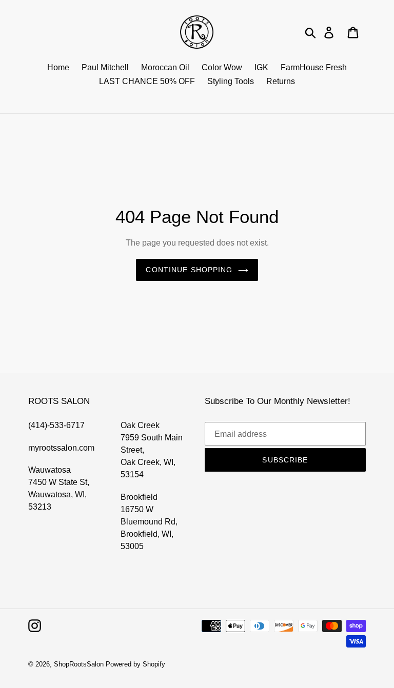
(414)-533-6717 (56, 425)
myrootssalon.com (61, 447)
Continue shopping (189, 270)
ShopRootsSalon (79, 664)
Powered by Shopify (135, 664)
